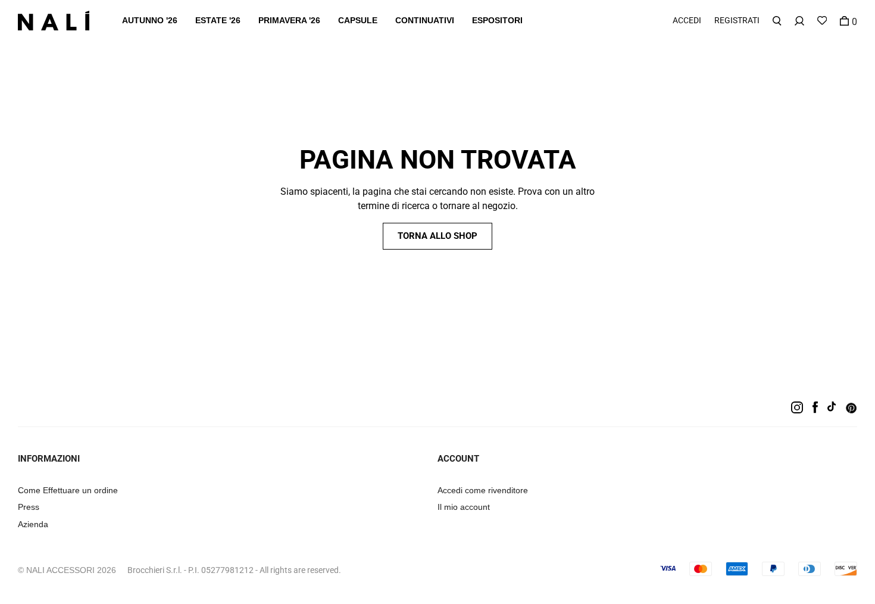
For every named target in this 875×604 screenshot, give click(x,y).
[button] (149, 20)
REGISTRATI (737, 20)
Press (28, 507)
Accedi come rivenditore (483, 490)
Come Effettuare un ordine (68, 490)
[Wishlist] (822, 20)
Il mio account (464, 507)
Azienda (33, 524)
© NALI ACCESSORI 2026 (67, 570)
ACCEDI (687, 20)
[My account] (799, 20)
